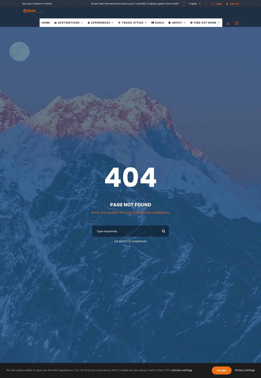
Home (46, 22)
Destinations (69, 22)
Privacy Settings (245, 370)
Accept (222, 370)
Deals (159, 22)
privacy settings (182, 370)
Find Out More (205, 22)
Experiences (100, 22)
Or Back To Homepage (130, 241)
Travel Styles (132, 22)
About (177, 22)
